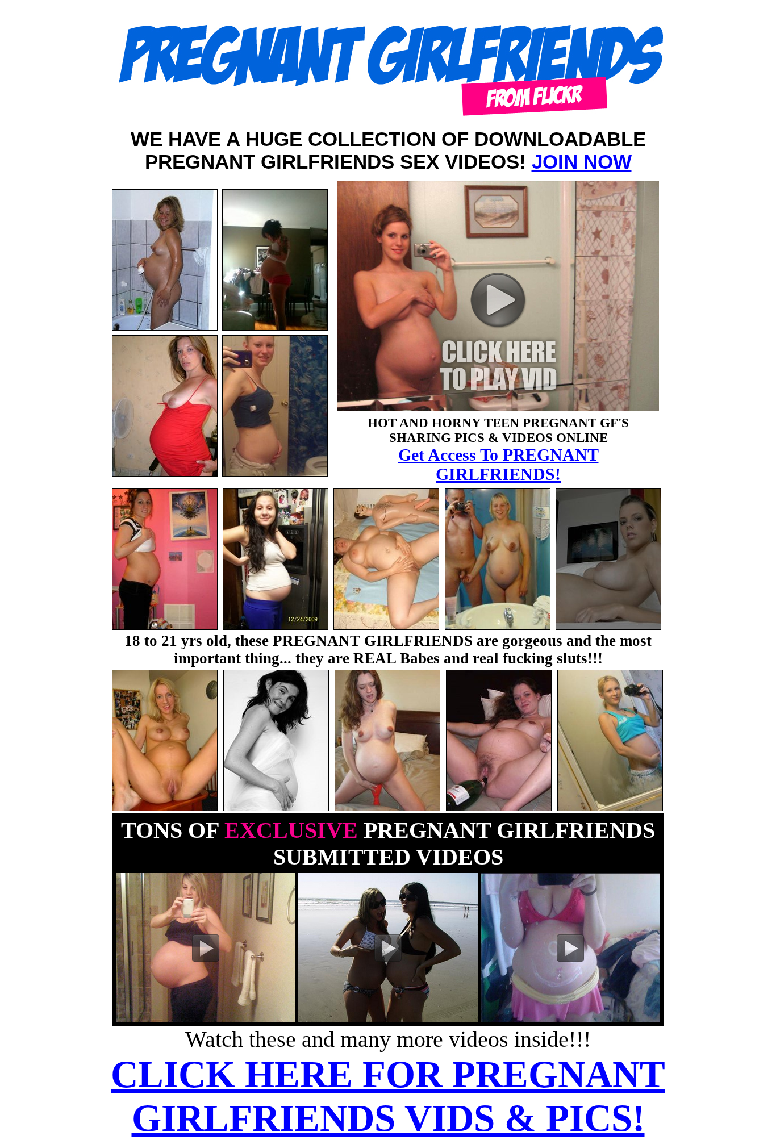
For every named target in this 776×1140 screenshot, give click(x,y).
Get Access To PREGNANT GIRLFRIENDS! (498, 464)
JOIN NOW (582, 162)
